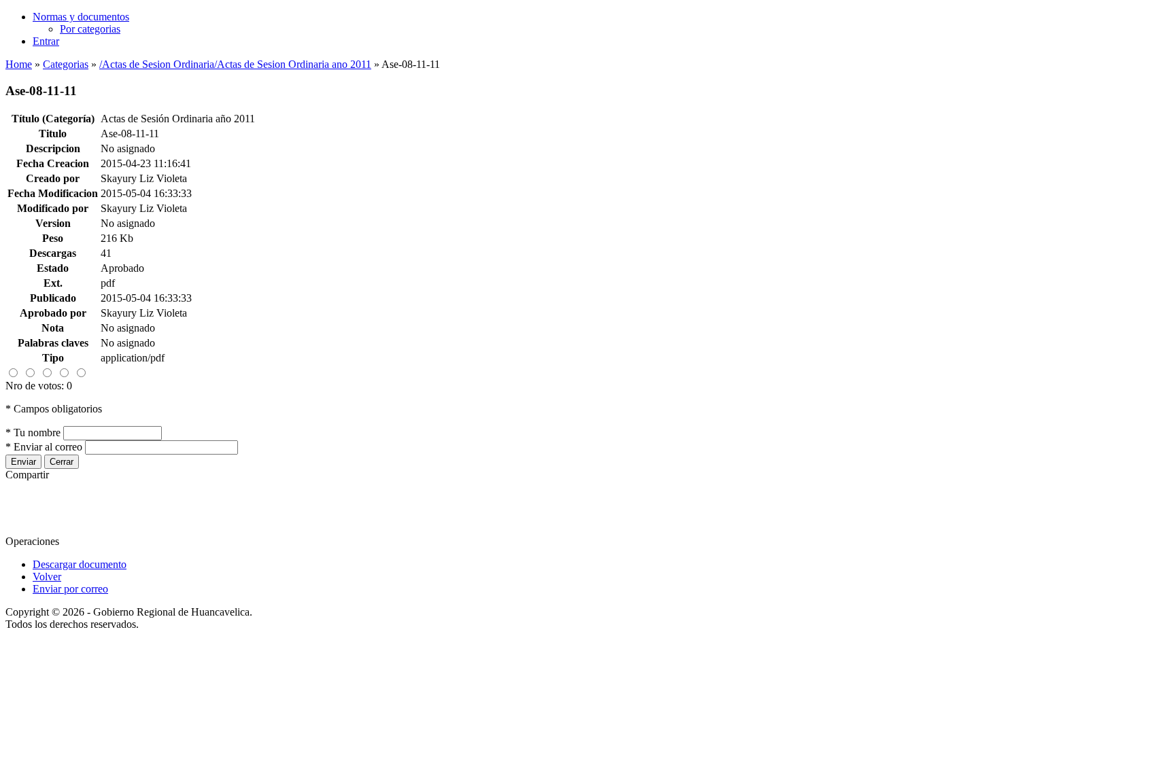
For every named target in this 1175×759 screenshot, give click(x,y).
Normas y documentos (81, 16)
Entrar (46, 41)
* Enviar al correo (43, 447)
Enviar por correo (70, 589)
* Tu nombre (33, 432)
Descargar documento (79, 564)
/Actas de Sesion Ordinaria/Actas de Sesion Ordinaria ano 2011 (235, 64)
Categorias (65, 64)
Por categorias (90, 29)
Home (18, 64)
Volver (47, 576)
